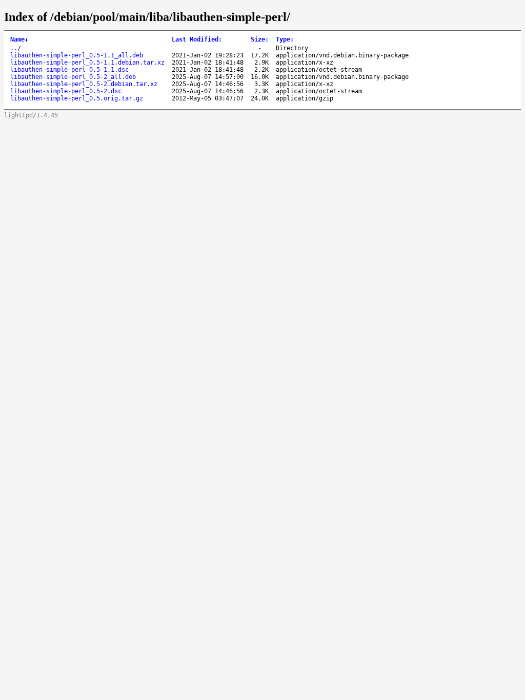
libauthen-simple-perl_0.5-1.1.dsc (69, 69)
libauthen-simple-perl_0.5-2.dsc (66, 91)
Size (260, 39)
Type (285, 39)
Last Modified (197, 39)
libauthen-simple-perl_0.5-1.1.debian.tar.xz (87, 62)
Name (19, 39)
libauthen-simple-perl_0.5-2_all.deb (73, 76)
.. (13, 48)
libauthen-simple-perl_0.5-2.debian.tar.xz (83, 84)
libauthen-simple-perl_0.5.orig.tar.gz (76, 98)
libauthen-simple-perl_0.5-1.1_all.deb (76, 55)
